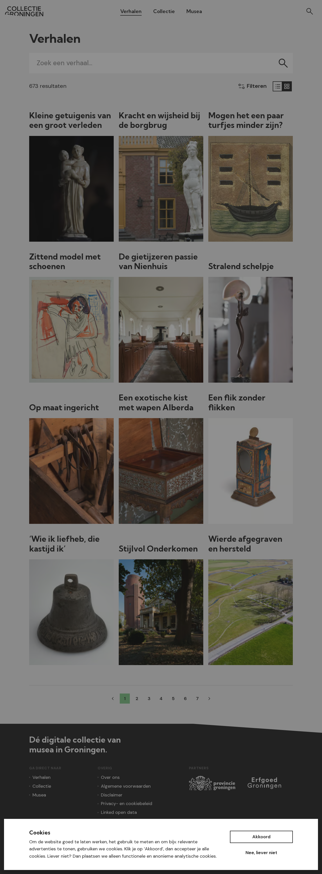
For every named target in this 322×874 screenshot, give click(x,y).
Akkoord (261, 837)
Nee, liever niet (261, 853)
